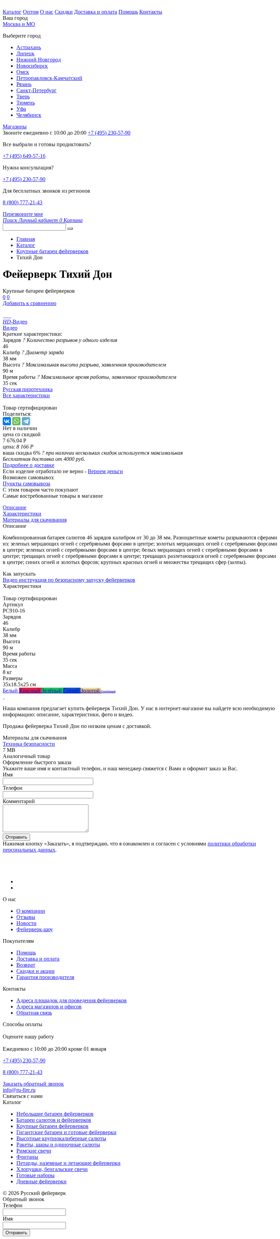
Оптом (31, 12)
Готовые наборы (35, 1175)
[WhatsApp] (16, 421)
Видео (10, 328)
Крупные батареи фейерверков (52, 1126)
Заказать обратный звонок (33, 1084)
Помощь (128, 12)
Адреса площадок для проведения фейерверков (71, 1000)
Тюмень (25, 103)
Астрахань (28, 47)
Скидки (64, 12)
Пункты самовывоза (26, 483)
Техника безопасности (29, 744)
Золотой (91, 690)
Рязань (23, 84)
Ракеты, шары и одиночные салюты (58, 1144)
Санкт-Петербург (36, 90)
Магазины (15, 126)
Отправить (16, 837)
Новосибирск (32, 66)
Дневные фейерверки (41, 1181)
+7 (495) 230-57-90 (24, 179)
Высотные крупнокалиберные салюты (61, 1138)
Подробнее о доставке (28, 465)
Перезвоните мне (23, 214)
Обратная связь (34, 1013)
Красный (30, 690)
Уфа (21, 109)
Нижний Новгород (38, 60)
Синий (72, 690)
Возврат (25, 965)
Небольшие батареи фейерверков (55, 1114)
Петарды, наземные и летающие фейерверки (68, 1163)
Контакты (150, 12)
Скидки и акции (35, 971)
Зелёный (52, 690)
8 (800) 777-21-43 (22, 202)
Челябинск (28, 115)
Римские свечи (33, 1151)
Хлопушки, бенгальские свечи (52, 1169)
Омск (22, 72)
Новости (26, 923)
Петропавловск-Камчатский (49, 78)
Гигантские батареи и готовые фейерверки (66, 1132)
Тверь (23, 96)
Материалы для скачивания (35, 520)
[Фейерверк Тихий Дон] (3, 315)
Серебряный (108, 691)
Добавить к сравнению (29, 303)
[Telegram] (26, 421)
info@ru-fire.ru (19, 1090)
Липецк (25, 53)
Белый (11, 690)
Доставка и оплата (95, 12)
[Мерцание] (3, 697)
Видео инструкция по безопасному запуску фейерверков (69, 580)
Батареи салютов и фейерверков (53, 1120)
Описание (14, 507)
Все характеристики (26, 395)
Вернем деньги (105, 471)
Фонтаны (27, 1157)
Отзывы (25, 917)
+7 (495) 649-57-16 (24, 156)
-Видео (15, 322)
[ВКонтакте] (7, 421)
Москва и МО (19, 24)
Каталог (12, 12)
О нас (46, 12)
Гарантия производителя (45, 977)
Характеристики (22, 514)
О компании (30, 911)
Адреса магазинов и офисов (49, 1006)
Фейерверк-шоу (34, 929)
